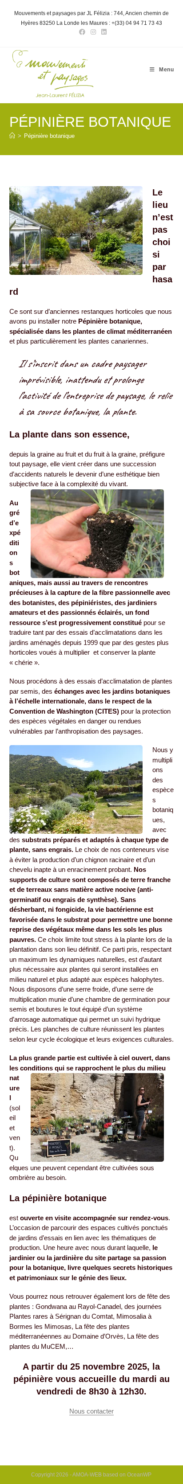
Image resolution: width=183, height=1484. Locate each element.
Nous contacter (91, 1411)
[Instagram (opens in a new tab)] (93, 32)
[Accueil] (12, 136)
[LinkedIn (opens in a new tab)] (103, 32)
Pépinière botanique (49, 136)
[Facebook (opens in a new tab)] (82, 32)
